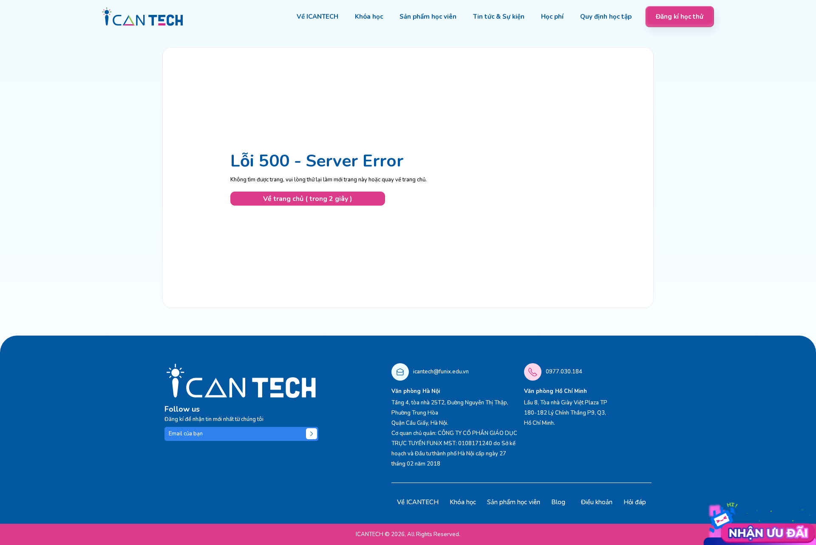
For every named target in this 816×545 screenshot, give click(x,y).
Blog (558, 502)
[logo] (142, 16)
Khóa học (463, 502)
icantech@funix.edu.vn (441, 372)
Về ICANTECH (418, 502)
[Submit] (311, 433)
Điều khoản (596, 502)
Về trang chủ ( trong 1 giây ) (307, 198)
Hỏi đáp (634, 502)
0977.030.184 (564, 372)
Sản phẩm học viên (513, 502)
